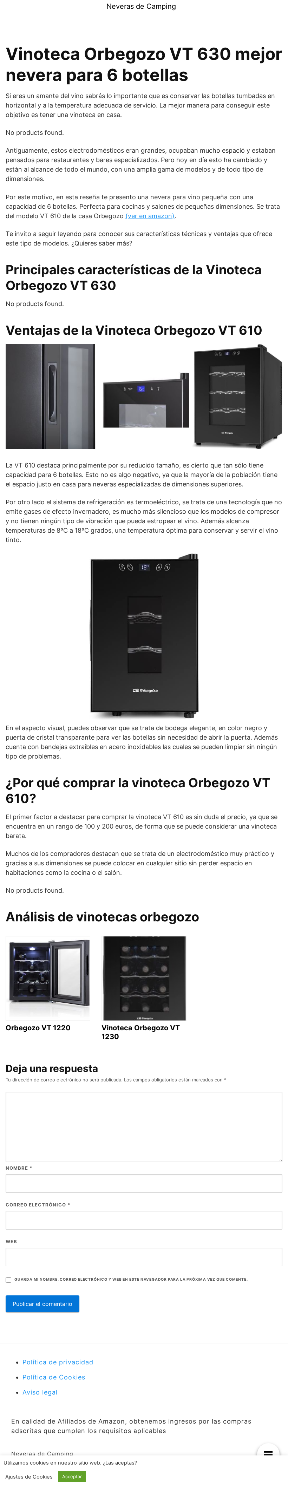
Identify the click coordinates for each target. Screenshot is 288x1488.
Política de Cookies (53, 1377)
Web (11, 1241)
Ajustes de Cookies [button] (29, 1477)
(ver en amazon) (150, 216)
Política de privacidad (57, 1362)
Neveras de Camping (141, 6)
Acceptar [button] (72, 1476)
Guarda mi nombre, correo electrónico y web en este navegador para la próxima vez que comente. (131, 1279)
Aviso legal (40, 1392)
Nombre (19, 1168)
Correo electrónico (38, 1204)
